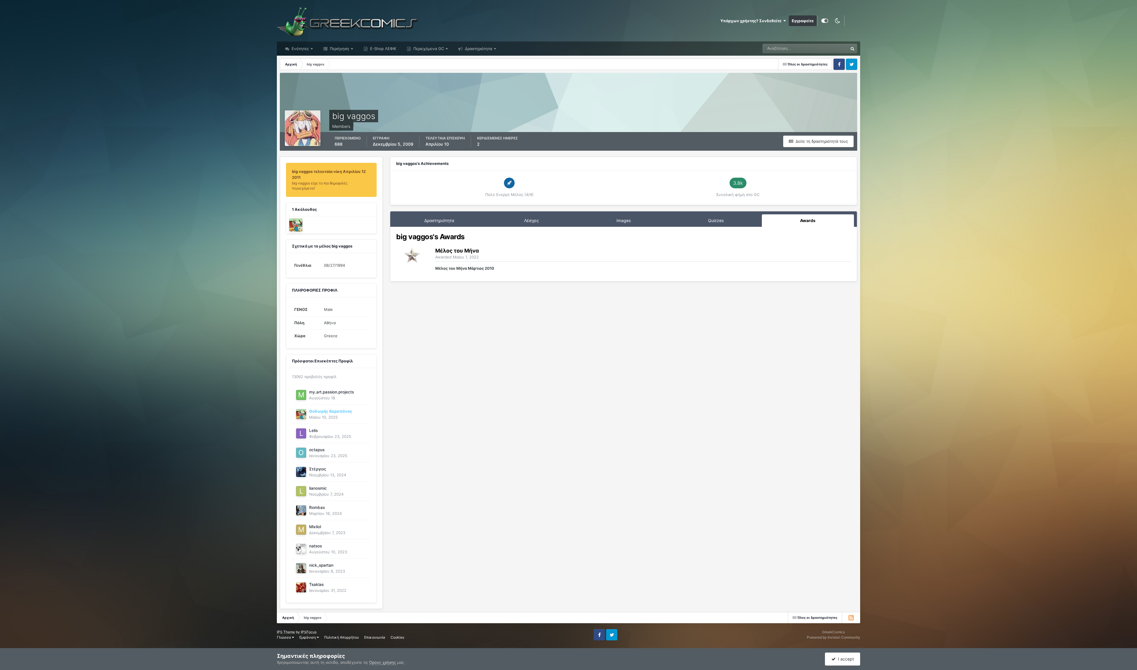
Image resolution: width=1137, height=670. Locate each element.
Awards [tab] (807, 220)
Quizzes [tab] (716, 220)
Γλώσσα (284, 637)
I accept (845, 658)
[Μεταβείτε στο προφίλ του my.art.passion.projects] (301, 395)
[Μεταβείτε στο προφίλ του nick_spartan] (301, 568)
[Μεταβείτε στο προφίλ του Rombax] (301, 510)
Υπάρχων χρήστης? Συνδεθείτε (751, 20)
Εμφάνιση (308, 637)
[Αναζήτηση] (852, 48)
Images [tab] (623, 220)
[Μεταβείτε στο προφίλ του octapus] (301, 453)
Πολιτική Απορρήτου (341, 637)
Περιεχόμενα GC (428, 48)
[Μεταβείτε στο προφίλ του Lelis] (301, 433)
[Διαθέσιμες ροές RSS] (851, 617)
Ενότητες (300, 48)
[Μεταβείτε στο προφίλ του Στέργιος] (301, 472)
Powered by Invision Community (833, 637)
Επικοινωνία (374, 637)
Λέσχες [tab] (531, 220)
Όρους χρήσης (382, 662)
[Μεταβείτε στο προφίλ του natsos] (301, 549)
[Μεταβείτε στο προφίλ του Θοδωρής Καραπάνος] (295, 225)
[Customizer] (824, 20)
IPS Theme (286, 632)
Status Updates (827, 48)
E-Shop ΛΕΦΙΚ (382, 48)
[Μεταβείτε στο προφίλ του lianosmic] (301, 491)
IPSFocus (309, 632)
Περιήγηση (339, 48)
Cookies (397, 637)
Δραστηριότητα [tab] (439, 220)
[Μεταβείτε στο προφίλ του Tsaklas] (301, 587)
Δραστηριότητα (478, 48)
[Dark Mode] (837, 20)
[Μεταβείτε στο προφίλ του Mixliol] (301, 530)
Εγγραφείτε (803, 20)
